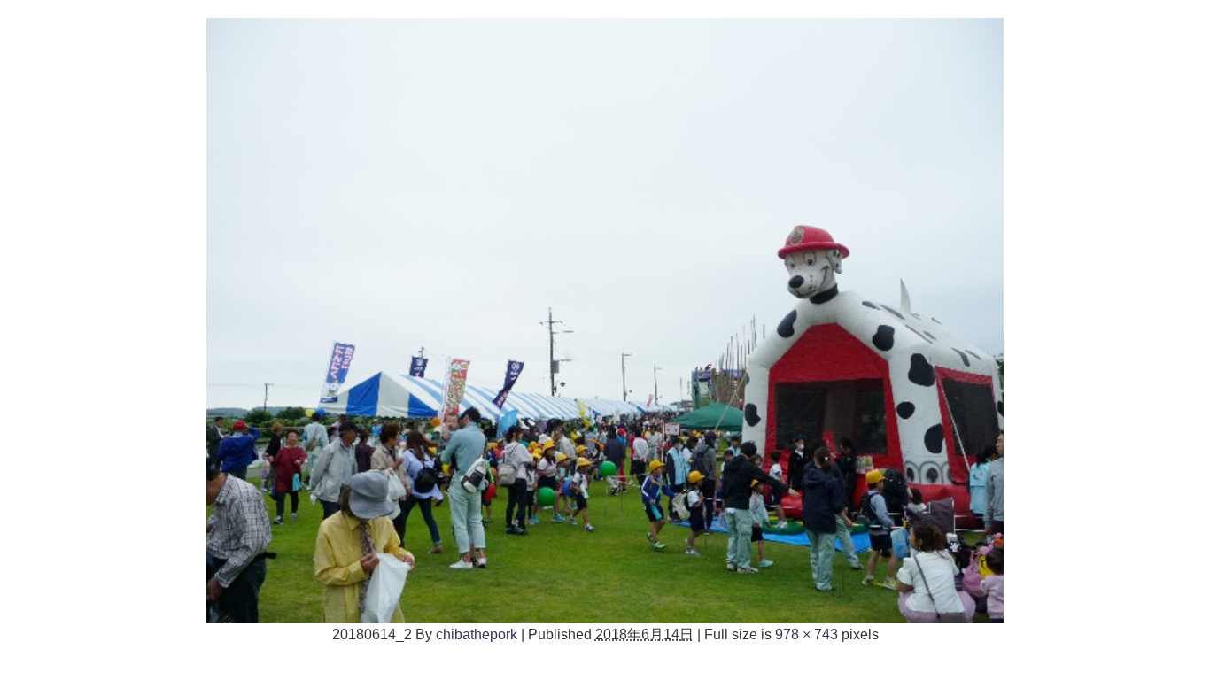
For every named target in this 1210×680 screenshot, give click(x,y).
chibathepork (476, 634)
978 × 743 (806, 634)
